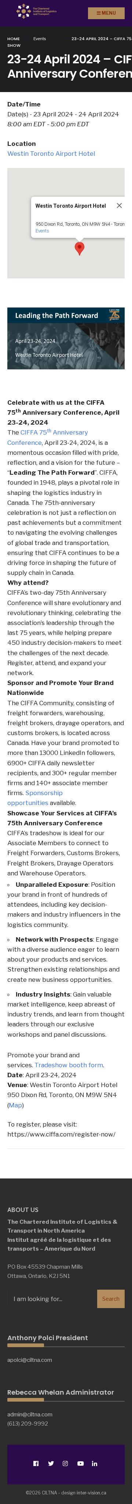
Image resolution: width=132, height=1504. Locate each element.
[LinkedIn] (94, 1463)
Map (15, 1105)
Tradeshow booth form (68, 1065)
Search (111, 1299)
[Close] (119, 205)
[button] (79, 249)
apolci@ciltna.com (29, 1359)
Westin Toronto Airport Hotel (51, 153)
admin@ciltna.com (29, 1414)
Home (13, 39)
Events (42, 230)
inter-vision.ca (91, 1493)
